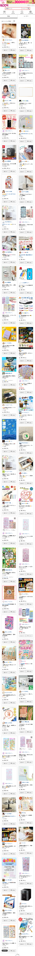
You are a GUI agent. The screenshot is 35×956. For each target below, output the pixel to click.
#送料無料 (4, 882)
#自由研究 (22, 663)
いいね (13, 50)
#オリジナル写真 (6, 604)
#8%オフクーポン (6, 224)
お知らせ (22, 12)
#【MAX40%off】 (24, 133)
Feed (4, 12)
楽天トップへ (31, 5)
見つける (13, 12)
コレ (6, 50)
